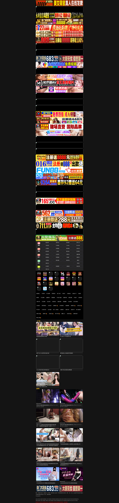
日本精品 (57, 245)
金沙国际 (49, 309)
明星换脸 (57, 257)
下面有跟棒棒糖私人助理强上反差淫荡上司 (70, 444)
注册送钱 (69, 293)
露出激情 (57, 260)
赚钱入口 (63, 313)
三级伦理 (47, 245)
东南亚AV (78, 248)
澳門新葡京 (44, 305)
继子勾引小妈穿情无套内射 (43, 353)
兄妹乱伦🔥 (51, 313)
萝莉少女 (78, 242)
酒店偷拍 (80, 297)
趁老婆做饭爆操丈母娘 (42, 336)
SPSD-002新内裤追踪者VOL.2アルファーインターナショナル (71, 405)
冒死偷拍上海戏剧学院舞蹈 (66, 353)
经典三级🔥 (38, 313)
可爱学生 (68, 254)
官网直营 (53, 293)
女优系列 (57, 254)
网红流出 (68, 251)
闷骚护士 (78, 257)
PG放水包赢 (59, 297)
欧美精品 (68, 242)
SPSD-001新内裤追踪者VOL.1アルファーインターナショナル (71, 425)
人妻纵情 (68, 266)
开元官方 (38, 309)
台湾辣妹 (47, 248)
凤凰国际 (53, 297)
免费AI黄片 (75, 313)
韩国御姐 (57, 248)
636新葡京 (62, 305)
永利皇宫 (49, 305)
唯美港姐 (68, 248)
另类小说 (47, 269)
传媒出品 (47, 263)
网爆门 (78, 260)
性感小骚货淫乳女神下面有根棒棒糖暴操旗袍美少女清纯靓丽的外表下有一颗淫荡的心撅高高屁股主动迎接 (48, 445)
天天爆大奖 (44, 309)
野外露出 (78, 251)
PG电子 (63, 293)
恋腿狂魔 (78, 254)
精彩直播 (70, 297)
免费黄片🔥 (73, 305)
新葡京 (37, 297)
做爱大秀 (67, 309)
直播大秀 (72, 309)
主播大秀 (38, 301)
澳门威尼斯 (78, 309)
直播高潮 (65, 297)
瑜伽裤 (68, 257)
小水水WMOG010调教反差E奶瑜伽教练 (46, 483)
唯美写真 (68, 260)
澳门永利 (59, 293)
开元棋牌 (48, 293)
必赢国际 (48, 297)
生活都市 (47, 266)
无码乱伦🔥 (79, 305)
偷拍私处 (54, 301)
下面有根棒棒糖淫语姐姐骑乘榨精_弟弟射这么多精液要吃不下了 (71, 464)
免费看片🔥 (55, 305)
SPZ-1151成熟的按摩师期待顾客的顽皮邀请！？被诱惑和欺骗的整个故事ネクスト (46, 425)
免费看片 (62, 309)
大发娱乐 (38, 305)
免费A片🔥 (45, 313)
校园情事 (57, 266)
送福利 (79, 293)
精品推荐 (47, 242)
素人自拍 (78, 245)
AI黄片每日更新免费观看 (66, 370)
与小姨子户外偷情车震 (65, 336)
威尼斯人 (38, 293)
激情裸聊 (67, 305)
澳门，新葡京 (56, 309)
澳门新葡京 (76, 301)
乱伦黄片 (49, 301)
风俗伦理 (78, 266)
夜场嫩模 (65, 301)
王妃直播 (43, 301)
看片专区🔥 (57, 313)
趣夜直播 (59, 301)
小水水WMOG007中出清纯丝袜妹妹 (68, 483)
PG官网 (43, 293)
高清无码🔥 (69, 313)
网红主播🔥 (38, 317)
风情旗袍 (47, 257)
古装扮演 (47, 254)
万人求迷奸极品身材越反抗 (43, 370)
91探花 (57, 251)
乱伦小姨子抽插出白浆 (42, 386)
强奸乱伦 (57, 242)
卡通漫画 (47, 260)
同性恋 (78, 263)
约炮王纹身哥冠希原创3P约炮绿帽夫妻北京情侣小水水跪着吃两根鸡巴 (47, 464)
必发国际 (70, 301)
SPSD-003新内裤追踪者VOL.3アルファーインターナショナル (47, 405)
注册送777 (74, 293)
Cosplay (67, 245)
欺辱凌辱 (47, 251)
